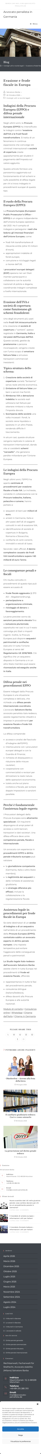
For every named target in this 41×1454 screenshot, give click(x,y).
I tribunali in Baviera (13, 1319)
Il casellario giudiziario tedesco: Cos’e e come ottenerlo (20, 1116)
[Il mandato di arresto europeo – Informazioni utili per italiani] (4, 1218)
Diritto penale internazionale (16, 1353)
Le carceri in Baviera (13, 1323)
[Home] (0, 66)
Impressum (35, 1447)
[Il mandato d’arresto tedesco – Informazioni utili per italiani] (4, 1229)
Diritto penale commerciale (16, 1344)
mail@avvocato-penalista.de (17, 1190)
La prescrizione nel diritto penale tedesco (20, 1152)
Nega (20, 1435)
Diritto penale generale (14, 1340)
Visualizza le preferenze (20, 1441)
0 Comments (24, 1210)
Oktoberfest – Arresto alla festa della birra (20, 1079)
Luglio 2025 (9, 1276)
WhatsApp (17, 1012)
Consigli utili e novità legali (18, 98)
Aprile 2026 (9, 1256)
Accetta (20, 1429)
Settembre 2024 (11, 1297)
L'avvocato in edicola (13, 1331)
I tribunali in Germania (14, 1327)
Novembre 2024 (11, 1292)
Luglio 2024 (9, 1307)
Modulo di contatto (13, 1009)
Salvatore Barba (13, 92)
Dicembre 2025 (11, 1266)
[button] (37, 1404)
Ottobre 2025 (10, 1271)
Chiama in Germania (25, 1016)
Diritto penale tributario (14, 1349)
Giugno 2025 (9, 1281)
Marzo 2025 (9, 1287)
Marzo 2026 (9, 1261)
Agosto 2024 (9, 1302)
